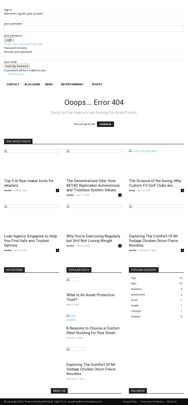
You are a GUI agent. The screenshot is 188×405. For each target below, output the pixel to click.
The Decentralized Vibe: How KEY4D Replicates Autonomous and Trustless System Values (93, 185)
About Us (172, 401)
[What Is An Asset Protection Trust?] (94, 283)
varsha (8, 190)
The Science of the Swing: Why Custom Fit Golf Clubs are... (155, 183)
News (49, 84)
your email (10, 62)
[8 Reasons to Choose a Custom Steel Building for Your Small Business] (94, 319)
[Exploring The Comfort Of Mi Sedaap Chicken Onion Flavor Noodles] (156, 218)
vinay (132, 190)
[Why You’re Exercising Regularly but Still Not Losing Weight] (94, 218)
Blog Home (32, 84)
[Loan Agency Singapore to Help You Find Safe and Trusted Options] (31, 218)
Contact (13, 84)
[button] (179, 81)
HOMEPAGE (105, 124)
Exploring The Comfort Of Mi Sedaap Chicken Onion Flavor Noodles (153, 241)
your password (13, 35)
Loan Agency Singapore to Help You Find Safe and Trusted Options (30, 241)
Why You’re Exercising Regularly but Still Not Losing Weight (93, 238)
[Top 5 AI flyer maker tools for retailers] (31, 162)
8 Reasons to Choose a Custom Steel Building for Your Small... (93, 330)
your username (13, 23)
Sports (97, 84)
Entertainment (72, 84)
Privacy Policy (130, 401)
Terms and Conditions (151, 401)
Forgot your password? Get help (23, 44)
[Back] (20, 6)
